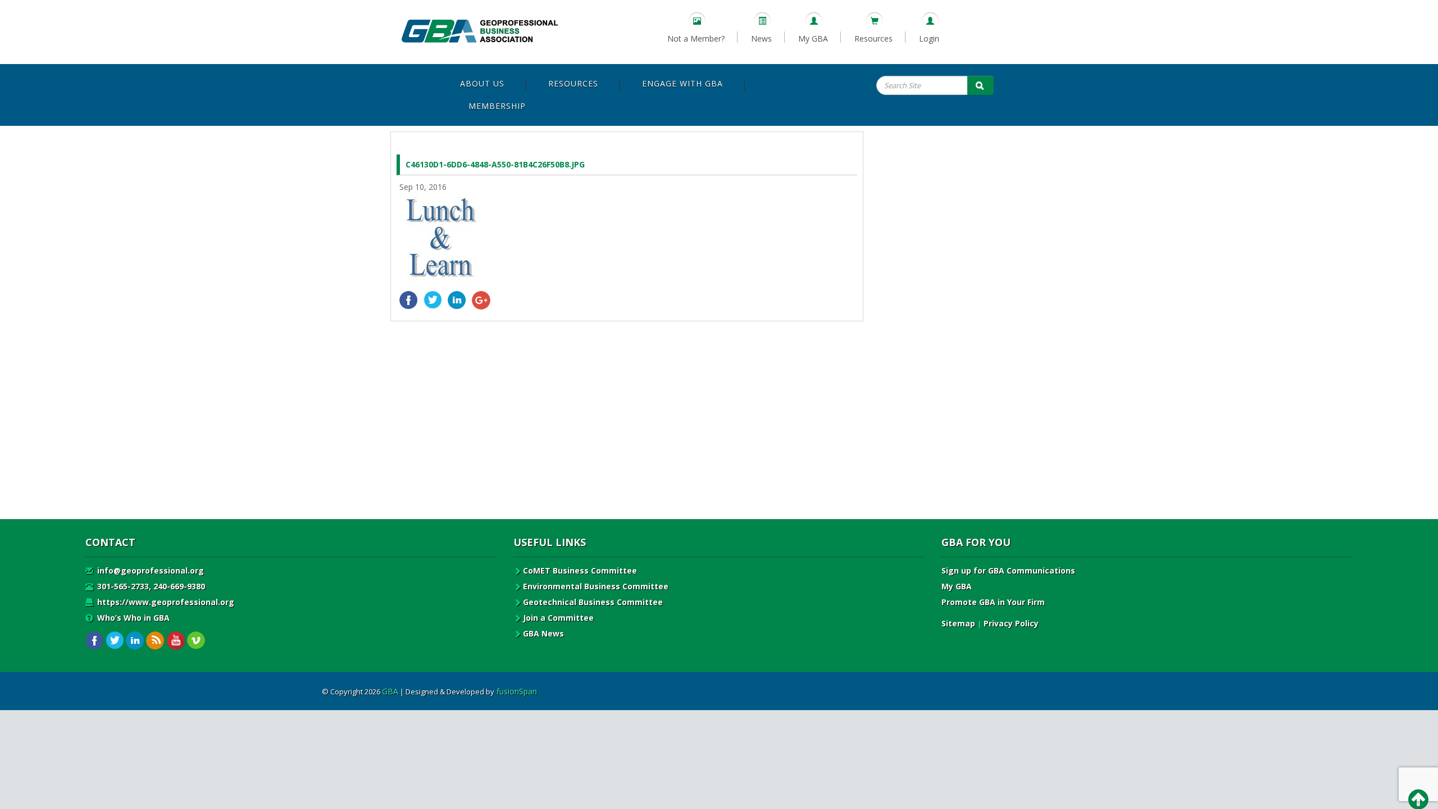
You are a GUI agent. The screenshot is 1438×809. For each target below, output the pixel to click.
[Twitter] (433, 300)
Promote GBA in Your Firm (993, 602)
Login (929, 38)
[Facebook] (408, 300)
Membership (497, 106)
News (761, 38)
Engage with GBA (682, 83)
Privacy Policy (1011, 623)
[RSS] (155, 640)
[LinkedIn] (457, 300)
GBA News (543, 633)
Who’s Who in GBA (132, 617)
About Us (482, 83)
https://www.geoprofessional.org (164, 602)
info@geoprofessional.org (149, 570)
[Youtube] (175, 640)
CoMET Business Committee (580, 570)
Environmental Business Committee (595, 586)
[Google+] (481, 300)
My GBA (813, 38)
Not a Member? (696, 38)
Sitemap (958, 623)
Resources (873, 38)
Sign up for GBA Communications (1008, 570)
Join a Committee (558, 617)
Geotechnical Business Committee (593, 602)
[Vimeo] (195, 640)
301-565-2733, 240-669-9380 (150, 586)
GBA (390, 691)
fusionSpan (517, 691)
